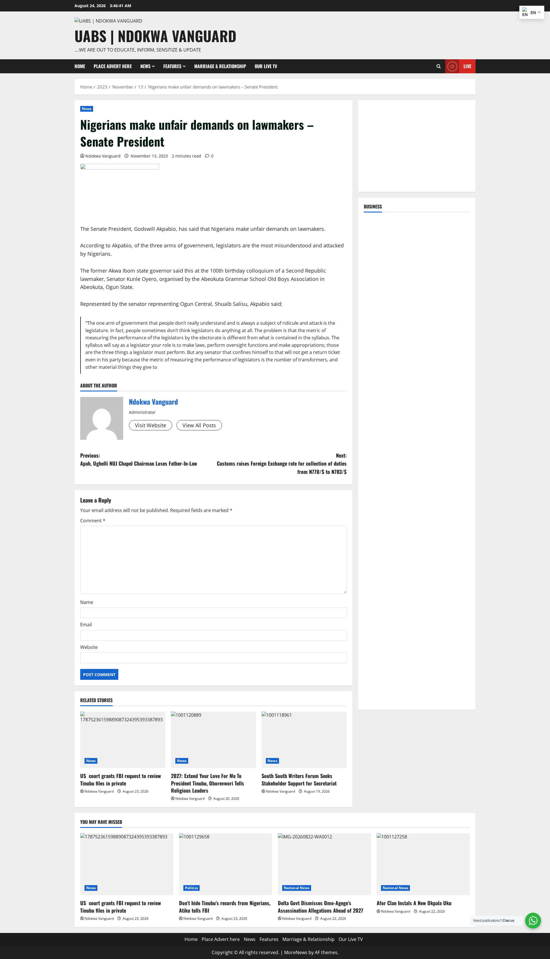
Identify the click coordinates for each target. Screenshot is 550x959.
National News (296, 887)
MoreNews (295, 952)
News (145, 66)
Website (89, 647)
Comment (92, 520)
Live (467, 66)
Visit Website (150, 425)
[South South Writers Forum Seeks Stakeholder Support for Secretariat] (304, 740)
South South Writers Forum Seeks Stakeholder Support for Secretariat (299, 779)
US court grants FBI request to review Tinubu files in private (120, 779)
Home (79, 66)
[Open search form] (439, 66)
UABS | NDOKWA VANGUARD (155, 35)
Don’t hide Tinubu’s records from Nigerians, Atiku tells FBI (224, 906)
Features (172, 66)
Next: (282, 464)
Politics (191, 887)
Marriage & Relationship (220, 66)
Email (86, 624)
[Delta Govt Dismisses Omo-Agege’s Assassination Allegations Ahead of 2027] (324, 864)
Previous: (138, 459)
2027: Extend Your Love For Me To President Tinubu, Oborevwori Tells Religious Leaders (207, 783)
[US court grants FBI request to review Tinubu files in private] (122, 740)
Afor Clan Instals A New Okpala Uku (414, 903)
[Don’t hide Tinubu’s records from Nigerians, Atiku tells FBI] (225, 864)
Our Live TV (266, 66)
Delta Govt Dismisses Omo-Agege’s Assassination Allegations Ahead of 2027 (320, 906)
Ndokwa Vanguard (103, 156)
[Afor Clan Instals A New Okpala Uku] (423, 864)
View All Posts (199, 425)
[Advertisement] (417, 146)
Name (86, 602)
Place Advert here (113, 66)
